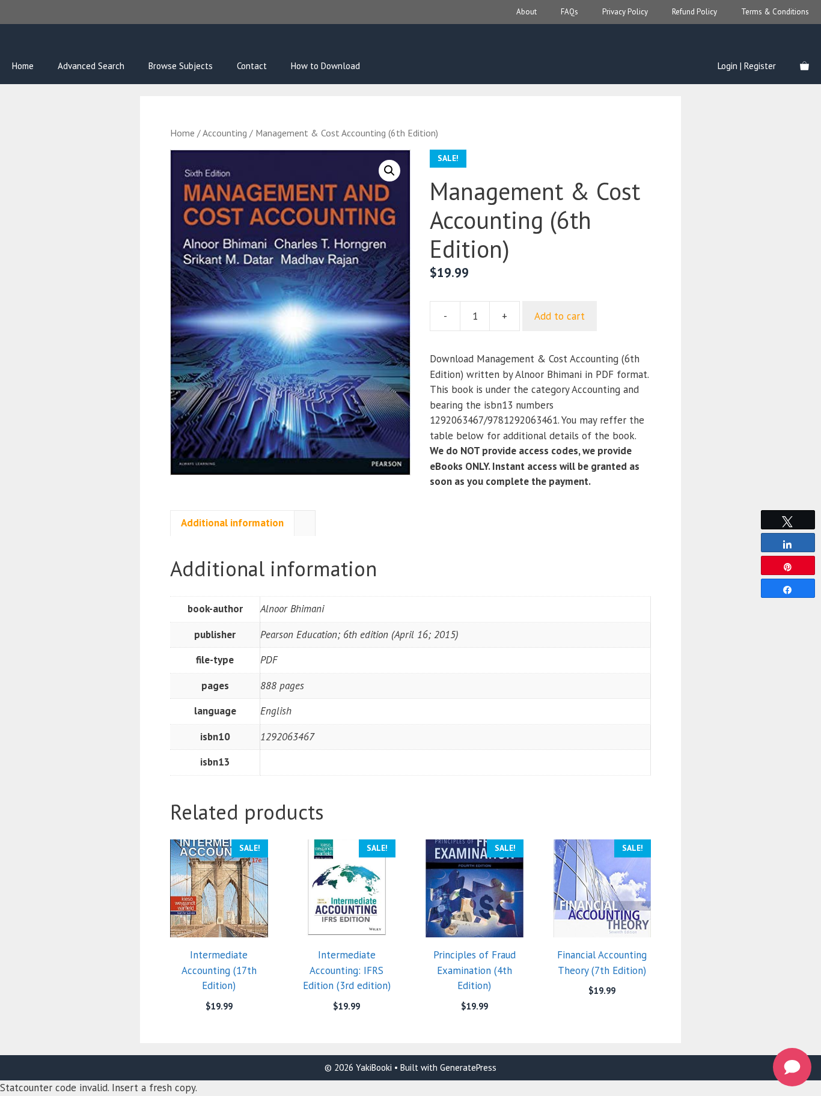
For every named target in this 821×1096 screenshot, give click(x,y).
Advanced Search (91, 66)
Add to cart (559, 316)
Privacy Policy (625, 12)
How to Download (325, 66)
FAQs (569, 12)
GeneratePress (468, 1067)
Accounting (225, 133)
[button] (389, 170)
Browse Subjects (180, 66)
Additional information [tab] (232, 522)
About (526, 12)
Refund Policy (694, 12)
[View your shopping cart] (804, 66)
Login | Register (747, 66)
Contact (252, 66)
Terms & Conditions (775, 12)
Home (23, 66)
